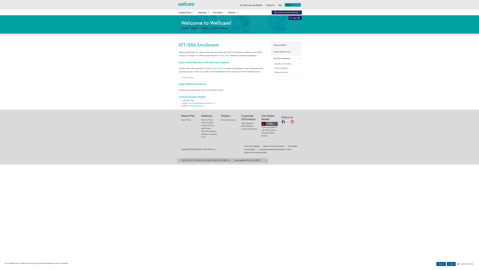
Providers (217, 12)
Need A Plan (186, 120)
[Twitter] (288, 122)
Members (202, 12)
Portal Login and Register (252, 5)
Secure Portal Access (282, 51)
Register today (188, 77)
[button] (465, 264)
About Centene (247, 123)
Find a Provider (207, 123)
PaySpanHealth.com (195, 106)
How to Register (281, 68)
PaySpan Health (224, 55)
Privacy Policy (249, 149)
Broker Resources (228, 120)
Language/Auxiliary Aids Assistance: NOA (275, 149)
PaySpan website (217, 68)
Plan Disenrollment (208, 131)
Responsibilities (280, 45)
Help (280, 5)
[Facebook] (284, 122)
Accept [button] (451, 264)
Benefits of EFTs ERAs (283, 64)
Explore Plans (185, 12)
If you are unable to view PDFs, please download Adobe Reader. (269, 131)
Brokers (231, 12)
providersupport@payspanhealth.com (201, 103)
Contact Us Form (208, 125)
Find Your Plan (207, 120)
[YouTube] (292, 122)
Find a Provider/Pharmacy (288, 12)
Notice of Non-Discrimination (255, 153)
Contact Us (270, 5)
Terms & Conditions (252, 146)
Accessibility (292, 146)
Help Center (206, 128)
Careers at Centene (249, 129)
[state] (186, 4)
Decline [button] (441, 264)
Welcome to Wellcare (200, 28)
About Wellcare (247, 126)
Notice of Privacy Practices (273, 146)
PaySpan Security (282, 72)
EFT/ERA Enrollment (219, 28)
